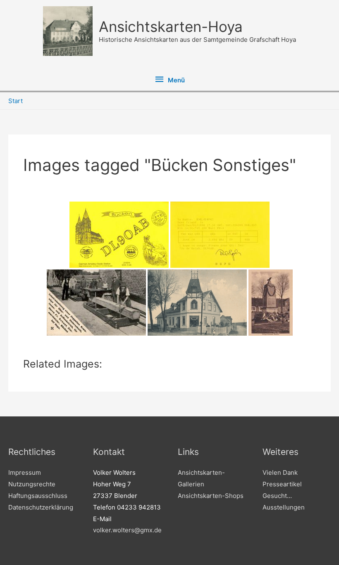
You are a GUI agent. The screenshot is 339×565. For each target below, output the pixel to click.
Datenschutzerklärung (40, 507)
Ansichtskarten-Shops (211, 496)
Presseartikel (282, 484)
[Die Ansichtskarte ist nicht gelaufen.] (96, 302)
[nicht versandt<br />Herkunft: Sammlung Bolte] (270, 302)
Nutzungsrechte (31, 484)
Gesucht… (277, 496)
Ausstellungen (284, 507)
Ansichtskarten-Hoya (171, 26)
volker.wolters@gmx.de (127, 530)
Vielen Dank (280, 472)
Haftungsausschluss (37, 496)
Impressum (24, 472)
